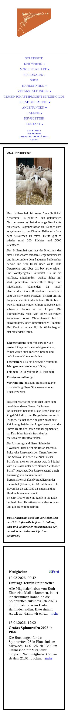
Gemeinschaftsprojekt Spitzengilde (34, 96)
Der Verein (33, 63)
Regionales (33, 74)
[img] (34, 22)
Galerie (33, 113)
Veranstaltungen (33, 91)
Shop (34, 80)
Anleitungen (33, 107)
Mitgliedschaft (33, 69)
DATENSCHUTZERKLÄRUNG (34, 136)
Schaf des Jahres (33, 102)
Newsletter (34, 118)
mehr (54, 613)
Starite (34, 130)
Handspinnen (33, 85)
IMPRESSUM (34, 133)
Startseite (34, 58)
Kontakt (33, 124)
